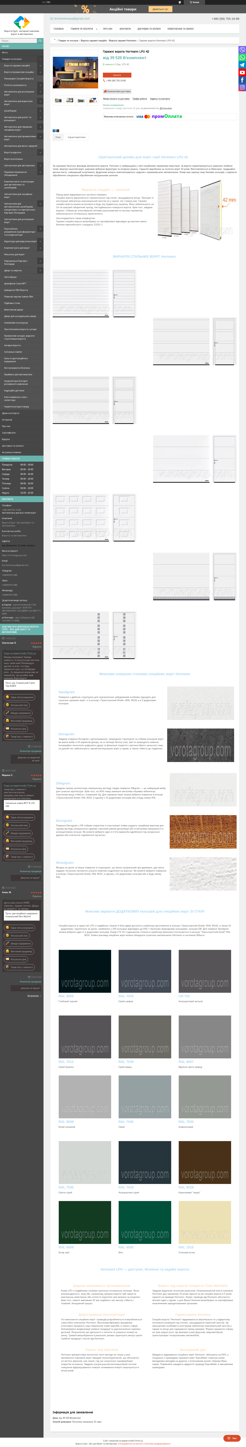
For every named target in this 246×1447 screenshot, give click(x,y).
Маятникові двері (13, 309)
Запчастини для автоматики (19, 165)
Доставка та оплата (12, 445)
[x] (57, 131)
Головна (59, 28)
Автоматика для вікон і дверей (20, 145)
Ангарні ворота (12, 345)
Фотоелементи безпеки (17, 367)
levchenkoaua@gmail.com (15, 565)
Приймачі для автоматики (18, 374)
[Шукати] (40, 40)
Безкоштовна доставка (119, 91)
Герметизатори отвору (16, 406)
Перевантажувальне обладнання (15, 173)
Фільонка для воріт (14, 254)
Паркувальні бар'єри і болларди (15, 262)
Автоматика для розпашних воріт (19, 93)
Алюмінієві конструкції (16, 322)
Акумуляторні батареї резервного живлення (16, 382)
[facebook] (54, 131)
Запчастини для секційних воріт (18, 196)
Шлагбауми (10, 110)
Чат (234, 1438)
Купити (117, 75)
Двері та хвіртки (13, 270)
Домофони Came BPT (15, 283)
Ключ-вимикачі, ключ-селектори (16, 398)
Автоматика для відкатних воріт (18, 103)
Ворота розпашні (13, 158)
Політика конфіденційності (158, 1444)
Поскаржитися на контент (131, 1444)
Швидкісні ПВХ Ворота (16, 290)
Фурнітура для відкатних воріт (20, 241)
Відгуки (6, 439)
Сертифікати (9, 432)
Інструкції (7, 419)
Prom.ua (139, 1441)
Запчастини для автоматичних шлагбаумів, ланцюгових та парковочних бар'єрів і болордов (19, 208)
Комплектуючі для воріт (17, 247)
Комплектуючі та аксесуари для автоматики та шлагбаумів (19, 184)
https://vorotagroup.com (14, 555)
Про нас (6, 426)
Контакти (125, 28)
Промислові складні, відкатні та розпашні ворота (19, 337)
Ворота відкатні (12, 152)
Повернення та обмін (181, 28)
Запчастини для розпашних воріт (19, 221)
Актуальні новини (11, 452)
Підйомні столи (12, 303)
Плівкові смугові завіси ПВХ (18, 296)
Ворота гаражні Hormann (122, 40)
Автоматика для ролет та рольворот (17, 119)
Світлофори (10, 276)
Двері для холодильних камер (20, 316)
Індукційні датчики (14, 390)
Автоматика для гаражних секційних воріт (18, 128)
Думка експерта (10, 413)
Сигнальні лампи (13, 351)
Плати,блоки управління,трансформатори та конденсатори (19, 231)
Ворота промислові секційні (19, 72)
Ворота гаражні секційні (17, 65)
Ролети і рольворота (15, 85)
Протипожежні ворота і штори (20, 329)
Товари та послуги (12, 58)
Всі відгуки (33, 995)
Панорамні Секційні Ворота (18, 78)
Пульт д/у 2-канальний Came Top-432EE (20, 684)
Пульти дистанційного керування (16, 360)
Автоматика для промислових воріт (20, 138)
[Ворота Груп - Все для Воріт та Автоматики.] (22, 23)
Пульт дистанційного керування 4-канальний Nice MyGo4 (21, 915)
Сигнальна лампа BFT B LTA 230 (20, 804)
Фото (5, 52)
